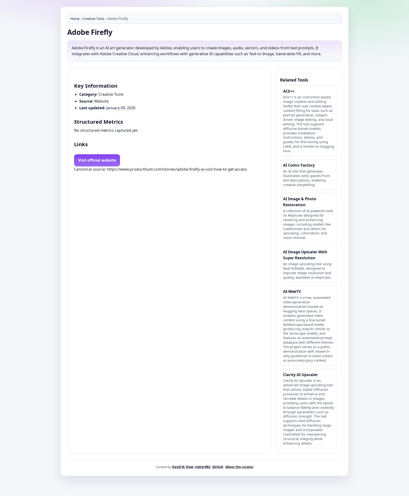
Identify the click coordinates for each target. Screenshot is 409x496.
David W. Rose (182, 467)
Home (75, 18)
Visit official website (97, 160)
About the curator (239, 467)
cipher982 (202, 467)
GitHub (217, 467)
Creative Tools (93, 18)
